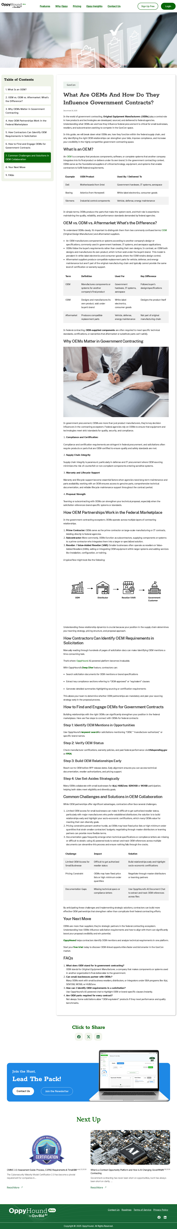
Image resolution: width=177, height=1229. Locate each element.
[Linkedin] (165, 1217)
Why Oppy (61, 6)
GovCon (71, 84)
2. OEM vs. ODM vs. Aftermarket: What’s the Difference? (27, 99)
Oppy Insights (94, 6)
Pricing (77, 6)
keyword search (89, 732)
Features (45, 6)
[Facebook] (159, 1217)
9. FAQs (10, 175)
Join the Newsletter (57, 1091)
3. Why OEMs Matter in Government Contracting (25, 110)
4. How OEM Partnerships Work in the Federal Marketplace (26, 122)
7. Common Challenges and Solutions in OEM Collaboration (27, 157)
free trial (78, 947)
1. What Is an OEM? (16, 89)
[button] (79, 1037)
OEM (69, 156)
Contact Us (114, 6)
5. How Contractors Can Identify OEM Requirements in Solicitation (26, 134)
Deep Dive (87, 667)
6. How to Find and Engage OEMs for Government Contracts (26, 145)
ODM (164, 230)
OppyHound (82, 660)
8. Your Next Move (15, 167)
